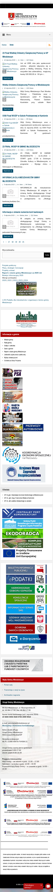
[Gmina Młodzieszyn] (26, 16)
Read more (7, 78)
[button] (48, 886)
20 (20, 242)
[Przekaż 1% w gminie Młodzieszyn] (26, 317)
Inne (22, 60)
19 (16, 242)
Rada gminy (8, 343)
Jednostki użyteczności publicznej (15, 355)
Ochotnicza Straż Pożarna (12, 361)
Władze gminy (8, 340)
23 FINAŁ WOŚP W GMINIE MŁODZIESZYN (21, 146)
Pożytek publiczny (9, 265)
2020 (4, 280)
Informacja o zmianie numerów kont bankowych (22, 212)
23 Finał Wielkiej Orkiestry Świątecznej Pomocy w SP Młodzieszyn (25, 55)
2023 (20, 280)
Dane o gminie (8, 349)
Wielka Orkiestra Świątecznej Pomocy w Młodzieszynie (26, 85)
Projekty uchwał (8, 270)
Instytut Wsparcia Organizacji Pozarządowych (26, 324)
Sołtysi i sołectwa (9, 346)
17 (9, 242)
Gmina (22, 215)
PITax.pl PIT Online (26, 327)
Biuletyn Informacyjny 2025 (12, 275)
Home (4, 45)
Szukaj (47, 255)
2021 (10, 280)
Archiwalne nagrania (12, 695)
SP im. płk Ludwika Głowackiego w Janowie (17, 501)
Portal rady (8, 685)
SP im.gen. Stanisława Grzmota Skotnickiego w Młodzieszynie (23, 495)
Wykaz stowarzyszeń (11, 358)
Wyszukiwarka (8, 250)
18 (12, 242)
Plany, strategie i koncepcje (12, 268)
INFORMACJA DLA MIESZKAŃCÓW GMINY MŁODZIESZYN (21, 179)
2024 (26, 280)
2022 (15, 280)
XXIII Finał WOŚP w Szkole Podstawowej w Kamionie (25, 115)
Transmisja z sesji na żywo (14, 690)
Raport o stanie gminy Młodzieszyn (15, 352)
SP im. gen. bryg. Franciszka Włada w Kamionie (19, 498)
